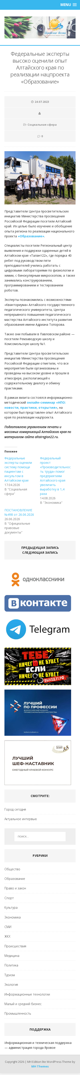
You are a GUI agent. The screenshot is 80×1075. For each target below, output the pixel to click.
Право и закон (15, 888)
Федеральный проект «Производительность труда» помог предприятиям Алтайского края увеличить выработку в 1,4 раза (55, 476)
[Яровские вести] (40, 27)
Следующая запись (40, 552)
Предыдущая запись (40, 547)
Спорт (9, 898)
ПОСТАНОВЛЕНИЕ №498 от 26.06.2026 (19, 512)
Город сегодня (15, 809)
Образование (14, 879)
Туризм (9, 975)
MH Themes (40, 1066)
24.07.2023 (42, 102)
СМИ (7, 927)
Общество (12, 869)
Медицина (11, 956)
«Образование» (31, 236)
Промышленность (17, 1013)
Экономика (12, 917)
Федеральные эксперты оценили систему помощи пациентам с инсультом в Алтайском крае (18, 469)
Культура (11, 907)
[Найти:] (40, 836)
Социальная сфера (42, 125)
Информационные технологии (27, 994)
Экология (11, 984)
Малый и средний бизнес (23, 1004)
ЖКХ (7, 936)
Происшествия (15, 946)
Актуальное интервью (20, 819)
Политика (11, 965)
